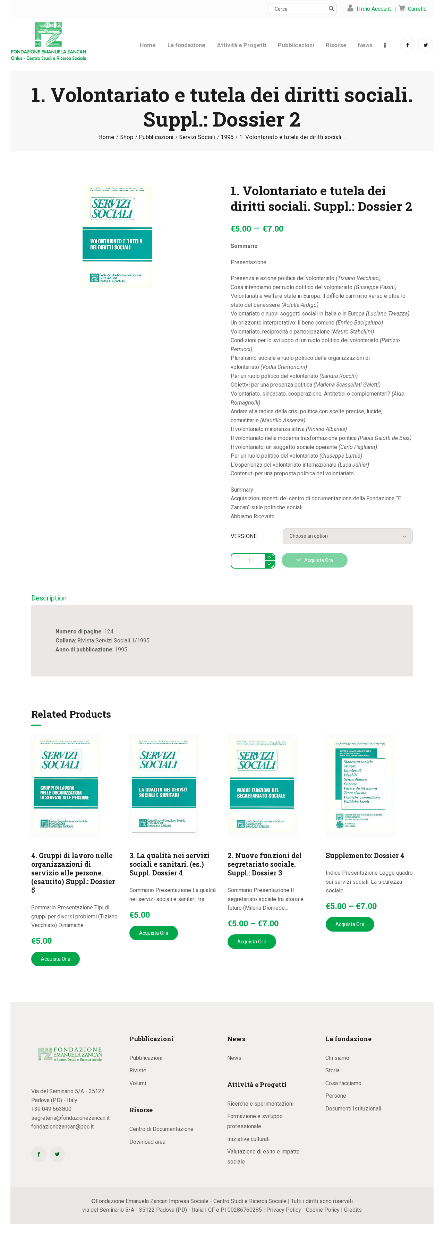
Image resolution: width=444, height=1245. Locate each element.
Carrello (417, 9)
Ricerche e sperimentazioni (260, 1103)
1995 (227, 137)
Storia (332, 1070)
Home (106, 137)
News (234, 1058)
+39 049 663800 (51, 1109)
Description (49, 598)
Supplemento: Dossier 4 (365, 855)
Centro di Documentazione (161, 1129)
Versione (244, 536)
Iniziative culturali (248, 1139)
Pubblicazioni (156, 137)
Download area (147, 1142)
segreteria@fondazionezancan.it (70, 1118)
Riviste (137, 1070)
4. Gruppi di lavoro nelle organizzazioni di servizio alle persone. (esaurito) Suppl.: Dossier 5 (73, 872)
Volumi (137, 1083)
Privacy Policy (283, 1210)
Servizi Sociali (197, 137)
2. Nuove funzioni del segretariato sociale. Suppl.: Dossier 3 (265, 864)
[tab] (49, 598)
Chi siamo (337, 1058)
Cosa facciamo (343, 1083)
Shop (126, 136)
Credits (353, 1210)
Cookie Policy (323, 1210)
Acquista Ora (318, 560)
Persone (335, 1095)
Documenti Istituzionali (353, 1108)
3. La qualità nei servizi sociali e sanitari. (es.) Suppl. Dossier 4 (169, 864)
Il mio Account (374, 9)
